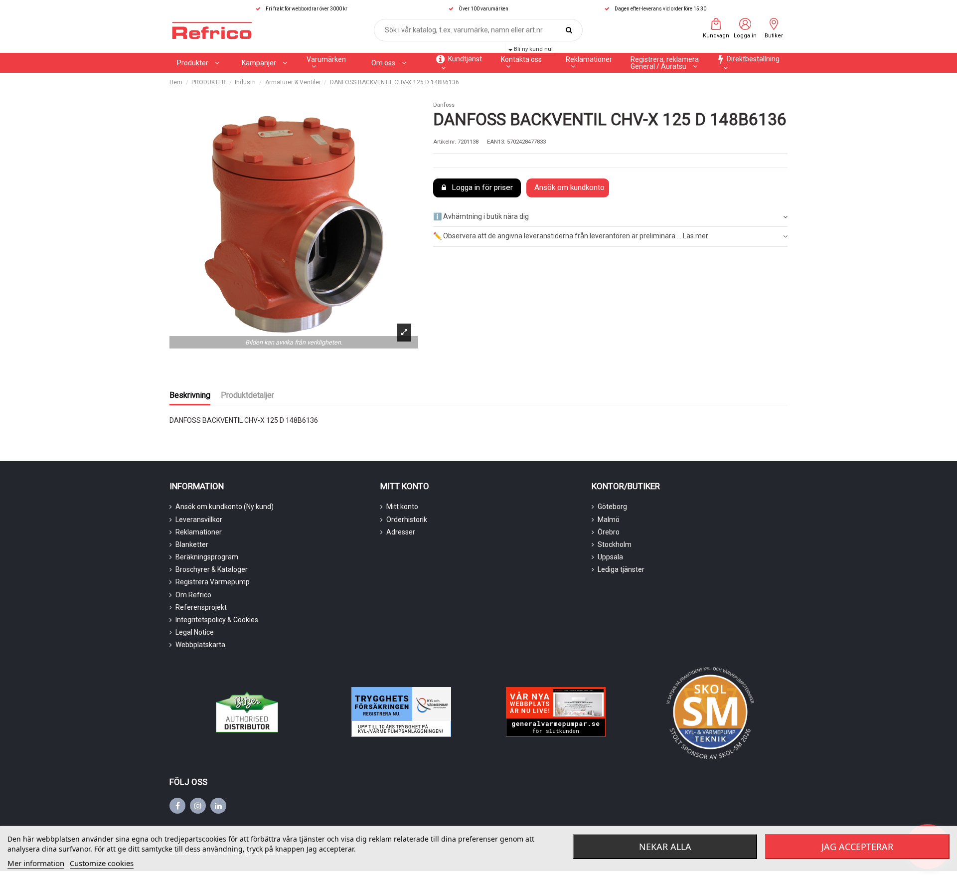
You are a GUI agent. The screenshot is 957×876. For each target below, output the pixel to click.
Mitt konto (402, 507)
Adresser (400, 532)
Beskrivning (189, 395)
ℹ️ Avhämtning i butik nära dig (481, 216)
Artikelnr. (444, 142)
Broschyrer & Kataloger (211, 569)
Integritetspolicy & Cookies (216, 620)
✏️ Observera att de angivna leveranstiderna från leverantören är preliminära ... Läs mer (570, 236)
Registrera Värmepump (212, 582)
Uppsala (610, 557)
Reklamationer (198, 532)
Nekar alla (665, 847)
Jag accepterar (857, 847)
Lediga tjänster (621, 569)
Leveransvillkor (198, 520)
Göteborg (612, 507)
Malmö (609, 520)
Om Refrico (193, 595)
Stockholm (615, 544)
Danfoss (444, 105)
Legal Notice (194, 632)
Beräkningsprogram (206, 557)
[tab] (610, 217)
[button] (264, 63)
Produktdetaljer (247, 395)
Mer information (35, 863)
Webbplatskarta (200, 645)
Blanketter (191, 544)
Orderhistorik (406, 520)
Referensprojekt (201, 607)
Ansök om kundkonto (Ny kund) (224, 507)
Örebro (609, 532)
